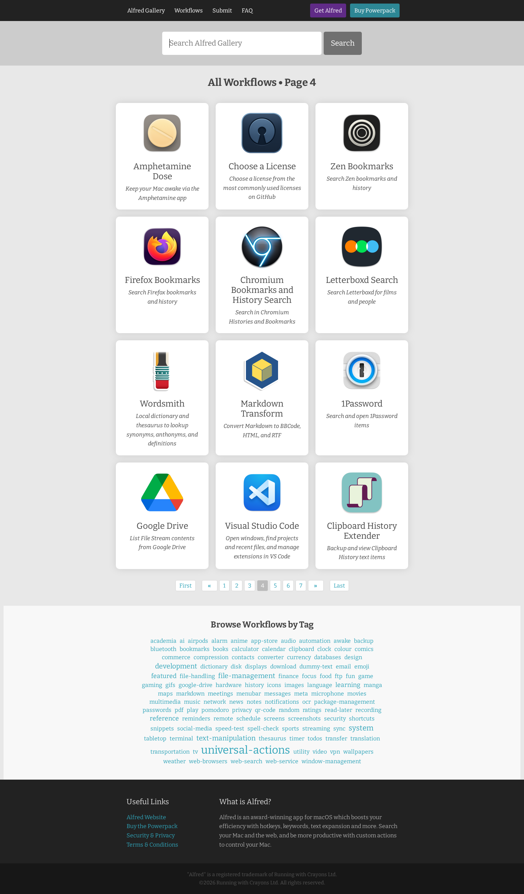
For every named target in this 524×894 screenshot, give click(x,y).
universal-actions (245, 750)
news (236, 701)
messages (277, 693)
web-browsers (208, 761)
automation (314, 640)
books (220, 649)
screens (274, 718)
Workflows (188, 10)
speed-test (229, 728)
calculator (245, 649)
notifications (282, 701)
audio (288, 640)
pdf (179, 710)
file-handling (197, 676)
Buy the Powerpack (152, 826)
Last (339, 585)
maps (165, 693)
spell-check (263, 728)
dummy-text (316, 666)
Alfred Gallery (146, 10)
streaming (316, 728)
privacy (242, 710)
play (192, 710)
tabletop (155, 738)
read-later (338, 710)
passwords (157, 710)
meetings (220, 693)
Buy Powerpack (374, 10)
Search (343, 43)
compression (211, 657)
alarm (219, 640)
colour (342, 649)
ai (182, 640)
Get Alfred (328, 10)
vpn (335, 751)
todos (315, 738)
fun (350, 676)
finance (288, 676)
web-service (282, 761)
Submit (222, 10)
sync (339, 728)
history (254, 685)
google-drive (195, 685)
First (185, 585)
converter (271, 657)
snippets (162, 728)
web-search (246, 761)
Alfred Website (146, 817)
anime (239, 640)
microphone (327, 693)
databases (327, 657)
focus (309, 676)
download (283, 666)
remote (223, 718)
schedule (248, 718)
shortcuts (362, 718)
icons (274, 685)
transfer (336, 738)
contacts (243, 657)
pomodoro (215, 710)
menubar (248, 693)
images (294, 685)
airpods (198, 640)
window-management (331, 761)
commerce (176, 657)
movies (356, 693)
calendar (274, 649)
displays (256, 666)
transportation (170, 751)
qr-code (265, 710)
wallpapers (358, 751)
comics (364, 649)
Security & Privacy (151, 835)
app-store (264, 640)
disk (236, 666)
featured (163, 676)
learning (347, 685)
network (215, 701)
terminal (181, 738)
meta (301, 693)
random (289, 710)
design (353, 657)
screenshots (304, 718)
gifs (170, 685)
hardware (229, 685)
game (365, 676)
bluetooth (163, 649)
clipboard (301, 649)
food (326, 676)
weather (174, 761)
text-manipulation (226, 738)
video (320, 751)
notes (254, 701)
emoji (361, 666)
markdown (190, 693)
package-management (344, 701)
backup (364, 640)
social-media (194, 728)
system (361, 728)
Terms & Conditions (152, 844)
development (176, 666)
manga (373, 685)
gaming (152, 685)
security (335, 718)
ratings (312, 710)
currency (299, 657)
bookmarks (195, 649)
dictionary (213, 666)
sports (290, 728)
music (192, 701)
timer (296, 738)
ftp (339, 676)
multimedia (165, 701)
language (319, 685)
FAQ (247, 10)
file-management (246, 676)
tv (195, 751)
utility (301, 751)
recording (368, 710)
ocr (306, 701)
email (343, 666)
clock (324, 649)
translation (365, 738)
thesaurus (272, 738)
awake (342, 640)
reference (164, 718)
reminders (196, 718)
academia (163, 640)
